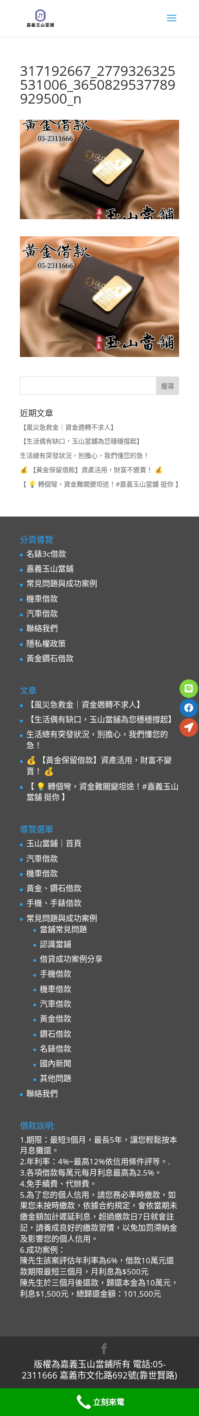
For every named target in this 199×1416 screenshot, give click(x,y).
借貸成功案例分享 (71, 959)
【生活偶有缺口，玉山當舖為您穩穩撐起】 (81, 441)
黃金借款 (55, 1018)
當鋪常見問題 (63, 929)
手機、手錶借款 (53, 903)
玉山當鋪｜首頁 (53, 843)
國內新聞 (55, 1063)
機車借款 (42, 598)
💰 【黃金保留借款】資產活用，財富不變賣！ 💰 (91, 469)
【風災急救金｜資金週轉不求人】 (68, 427)
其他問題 (55, 1078)
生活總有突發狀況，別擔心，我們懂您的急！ (84, 455)
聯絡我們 (42, 628)
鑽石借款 (55, 1033)
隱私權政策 (46, 643)
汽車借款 (42, 613)
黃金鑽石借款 (50, 658)
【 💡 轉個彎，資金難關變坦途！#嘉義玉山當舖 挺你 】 (101, 484)
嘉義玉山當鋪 (50, 568)
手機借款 (55, 973)
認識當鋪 (55, 944)
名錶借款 (55, 1048)
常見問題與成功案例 (61, 583)
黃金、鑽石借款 (53, 888)
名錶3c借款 (46, 553)
